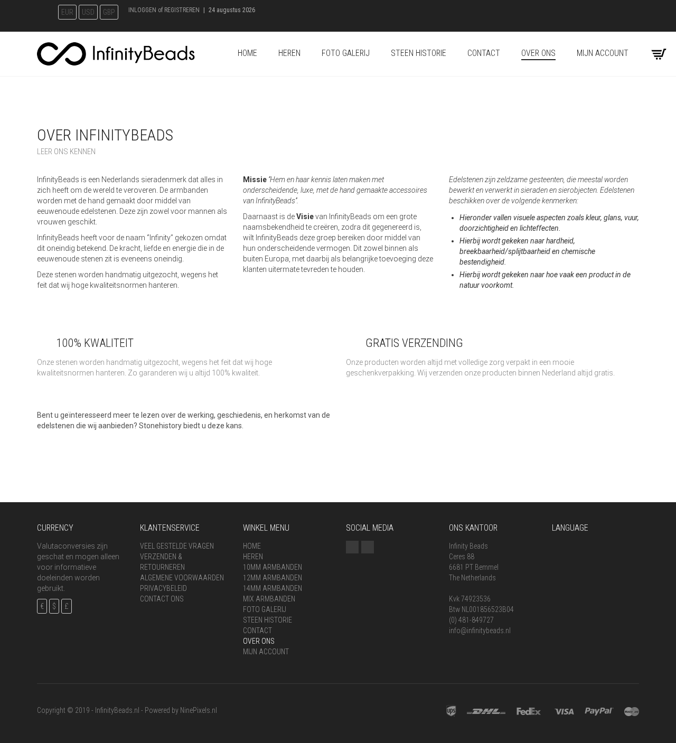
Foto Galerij (346, 53)
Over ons (538, 53)
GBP (109, 12)
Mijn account (602, 53)
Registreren (182, 10)
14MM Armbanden (272, 588)
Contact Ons (162, 599)
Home (247, 53)
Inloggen (142, 10)
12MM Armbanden (272, 577)
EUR (67, 12)
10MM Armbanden (272, 567)
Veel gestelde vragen (177, 546)
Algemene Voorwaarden (182, 577)
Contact (483, 53)
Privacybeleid (163, 588)
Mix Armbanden (269, 599)
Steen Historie (418, 53)
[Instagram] (367, 547)
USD (88, 12)
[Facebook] (352, 547)
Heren (289, 53)
